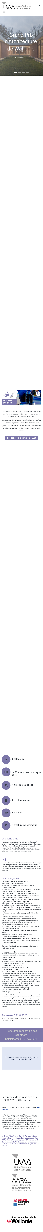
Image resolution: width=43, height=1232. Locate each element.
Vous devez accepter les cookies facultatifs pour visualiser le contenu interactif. (21, 1058)
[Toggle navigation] (4, 12)
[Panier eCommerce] (39, 5)
